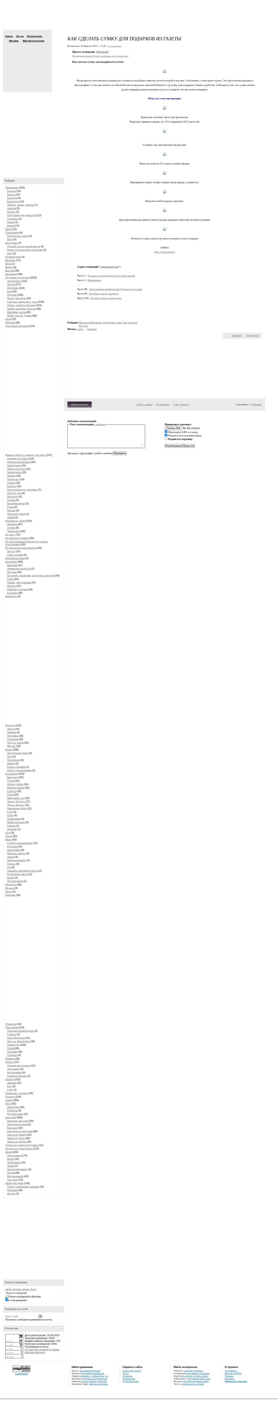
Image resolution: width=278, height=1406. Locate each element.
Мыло (8, 891)
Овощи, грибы (15, 784)
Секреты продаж (17, 1076)
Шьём (8, 1152)
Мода (8, 839)
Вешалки (12, 565)
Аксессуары (14, 281)
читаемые (204, 1373)
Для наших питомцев (17, 326)
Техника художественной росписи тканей (111, 275)
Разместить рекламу (236, 1381)
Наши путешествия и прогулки (25, 250)
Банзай (11, 198)
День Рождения (16, 1038)
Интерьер (11, 561)
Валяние (10, 260)
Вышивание (94, 280)
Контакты (229, 1379)
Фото (8, 1103)
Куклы (8, 749)
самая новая (202, 1381)
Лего (8, 832)
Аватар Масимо (26, 65)
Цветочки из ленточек (19, 1131)
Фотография (14, 1072)
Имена (11, 763)
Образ (10, 857)
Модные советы (16, 853)
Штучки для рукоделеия (19, 1148)
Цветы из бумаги (16, 1134)
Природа (12, 1110)
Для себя (12, 1179)
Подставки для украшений (22, 215)
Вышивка (10, 274)
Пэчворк (10, 1058)
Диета (10, 729)
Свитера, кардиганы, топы (22, 301)
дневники (85, 1376)
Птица (10, 780)
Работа (9, 1062)
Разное (9, 1079)
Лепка (8, 836)
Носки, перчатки (16, 298)
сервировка (13, 819)
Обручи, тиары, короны (20, 205)
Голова (11, 500)
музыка (17, 1289)
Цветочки (10, 1117)
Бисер (10, 225)
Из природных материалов (21, 548)
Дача (8, 319)
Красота (10, 725)
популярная (189, 1381)
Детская (11, 572)
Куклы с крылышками (19, 770)
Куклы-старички (16, 767)
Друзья (20, 36)
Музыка (9, 888)
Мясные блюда (15, 787)
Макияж (11, 732)
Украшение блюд (17, 808)
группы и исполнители (95, 1379)
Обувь (10, 1166)
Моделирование (16, 860)
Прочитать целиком (82, 55)
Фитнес (11, 746)
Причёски (12, 739)
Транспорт (13, 479)
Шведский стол (15, 798)
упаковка (92, 329)
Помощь (229, 1376)
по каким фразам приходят (42, 1351)
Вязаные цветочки (17, 1121)
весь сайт (205, 1379)
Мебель (11, 586)
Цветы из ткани (16, 1138)
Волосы (11, 486)
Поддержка (239, 3)
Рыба (10, 794)
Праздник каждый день (20, 1031)
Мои (9, 756)
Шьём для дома (14, 1183)
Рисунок (10, 1096)
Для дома (12, 288)
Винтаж (9, 270)
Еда (9, 291)
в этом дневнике (17, 1300)
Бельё (10, 877)
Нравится (236, 335)
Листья (11, 551)
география (86, 1373)
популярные (192, 1373)
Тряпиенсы (13, 760)
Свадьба (12, 1055)
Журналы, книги (16, 514)
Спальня (12, 593)
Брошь (11, 194)
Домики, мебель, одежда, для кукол (25, 455)
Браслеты (13, 201)
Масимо (6, 41)
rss (106, 1376)
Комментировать (79, 404)
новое (205, 1376)
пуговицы (12, 218)
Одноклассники (131, 1381)
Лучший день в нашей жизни (23, 246)
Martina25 (102, 51)
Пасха (10, 1048)
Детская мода (15, 881)
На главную (231, 1371)
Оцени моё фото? (132, 1371)
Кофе (10, 815)
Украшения (11, 187)
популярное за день (191, 1376)
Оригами (10, 895)
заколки (11, 208)
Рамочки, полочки (17, 589)
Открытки (10, 1024)
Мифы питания (16, 822)
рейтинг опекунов (98, 1381)
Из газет (10, 534)
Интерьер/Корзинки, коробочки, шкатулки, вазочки (108, 322)
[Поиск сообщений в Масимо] (23, 1297)
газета (80, 329)
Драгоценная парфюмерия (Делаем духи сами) (115, 289)
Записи (9, 36)
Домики (11, 476)
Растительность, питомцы (22, 489)
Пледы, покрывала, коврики (23, 1186)
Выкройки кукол (16, 503)
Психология (12, 232)
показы (11, 863)
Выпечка (12, 777)
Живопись (11, 596)
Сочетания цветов (17, 874)
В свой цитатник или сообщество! (111, 55)
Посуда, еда (14, 493)
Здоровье (12, 735)
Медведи (12, 524)
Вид (244, 4)
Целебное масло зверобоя (103, 293)
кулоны (11, 211)
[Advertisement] (139, 18)
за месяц (185, 1384)
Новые (257, 404)
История (12, 846)
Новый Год (13, 1044)
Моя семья (11, 243)
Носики (11, 510)
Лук (9, 867)
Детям (10, 284)
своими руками (109, 266)
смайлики (100, 424)
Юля (9, 253)
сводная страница (193, 1371)
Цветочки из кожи (17, 1124)
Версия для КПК (233, 1373)
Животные (13, 1107)
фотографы (194, 1379)
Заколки (11, 1083)
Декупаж (10, 322)
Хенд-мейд (13, 1069)
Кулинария (11, 774)
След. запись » (181, 404)
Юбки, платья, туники (19, 315)
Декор (10, 1159)
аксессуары (14, 850)
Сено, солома (15, 554)
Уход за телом (15, 742)
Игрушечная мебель (19, 462)
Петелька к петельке (17, 277)
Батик (8, 229)
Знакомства (129, 1379)
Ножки (10, 517)
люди (8, 1289)
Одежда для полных (19, 1065)
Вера (8, 263)
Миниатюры (14, 472)
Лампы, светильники (19, 582)
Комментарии (34, 36)
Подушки (12, 1190)
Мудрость (10, 884)
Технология (13, 1162)
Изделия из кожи (15, 558)
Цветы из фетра (16, 1141)
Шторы (11, 1193)
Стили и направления (20, 843)
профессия (98, 1373)
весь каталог (197, 1384)
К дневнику (163, 404)
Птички (11, 527)
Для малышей (15, 1176)
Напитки (12, 829)
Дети (10, 239)
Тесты (126, 1373)
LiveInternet (21, 1374)
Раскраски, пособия (16, 1093)
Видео (9, 267)
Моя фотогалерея (33, 40)
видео (25, 1289)
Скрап (8, 1100)
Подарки (12, 1051)
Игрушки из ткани (15, 520)
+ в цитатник (114, 45)
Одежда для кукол (17, 458)
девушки (93, 1384)
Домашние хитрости (19, 568)
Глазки (11, 482)
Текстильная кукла (17, 753)
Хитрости (12, 496)
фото (33, 1289)
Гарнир (11, 825)
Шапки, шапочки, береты (21, 308)
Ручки (10, 507)
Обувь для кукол (16, 469)
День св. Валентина (18, 1041)
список (84, 1381)
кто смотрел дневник (37, 1349)
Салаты (11, 791)
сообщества (97, 1376)
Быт (9, 1086)
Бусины (11, 191)
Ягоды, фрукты (15, 805)
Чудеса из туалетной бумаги (21, 1145)
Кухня (10, 579)
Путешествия (13, 256)
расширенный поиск (90, 1371)
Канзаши (12, 1128)
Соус (10, 812)
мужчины (103, 1384)
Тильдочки (13, 531)
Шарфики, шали (16, 312)
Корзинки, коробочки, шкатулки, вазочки (30, 575)
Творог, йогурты (16, 801)
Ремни (10, 222)
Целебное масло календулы (106, 298)
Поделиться (252, 335)
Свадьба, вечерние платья (22, 870)
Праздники (11, 1027)
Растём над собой (17, 236)
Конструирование (17, 1169)
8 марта (11, 1034)
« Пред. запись (144, 404)
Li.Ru (10, 1089)
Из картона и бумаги (17, 538)
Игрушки (12, 295)
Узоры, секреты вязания (21, 305)
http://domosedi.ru (164, 251)
